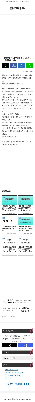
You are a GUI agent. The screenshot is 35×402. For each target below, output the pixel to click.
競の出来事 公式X (11, 370)
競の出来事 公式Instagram (14, 372)
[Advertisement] (17, 35)
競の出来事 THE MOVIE (13, 375)
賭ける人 (8, 378)
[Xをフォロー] (9, 345)
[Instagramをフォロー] (25, 345)
